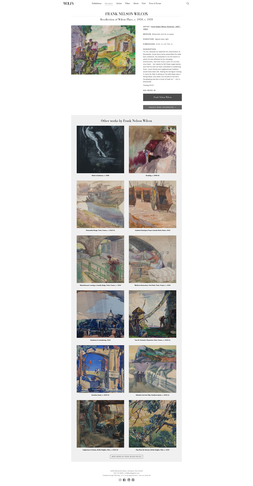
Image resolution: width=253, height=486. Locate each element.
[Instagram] (120, 480)
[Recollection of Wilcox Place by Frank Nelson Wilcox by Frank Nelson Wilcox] (103, 50)
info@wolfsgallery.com (132, 473)
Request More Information (161, 107)
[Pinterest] (133, 480)
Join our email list (145, 475)
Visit (144, 3)
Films (127, 3)
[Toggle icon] (188, 3)
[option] (103, 50)
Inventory (109, 3)
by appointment (132, 475)
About (135, 3)
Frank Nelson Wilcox (126, 14)
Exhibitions (96, 3)
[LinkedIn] (129, 480)
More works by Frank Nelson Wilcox (126, 456)
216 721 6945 (118, 473)
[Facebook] (124, 480)
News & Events (155, 3)
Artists (119, 3)
